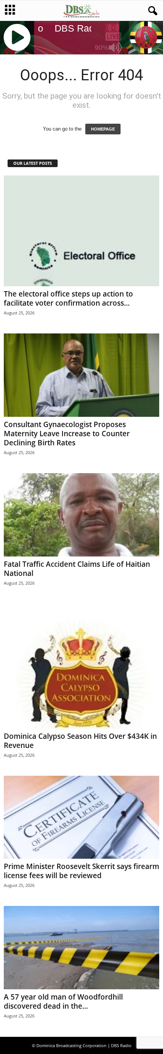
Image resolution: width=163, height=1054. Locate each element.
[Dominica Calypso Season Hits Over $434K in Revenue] (81, 666)
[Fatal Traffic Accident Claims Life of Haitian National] (81, 514)
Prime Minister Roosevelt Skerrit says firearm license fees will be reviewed (81, 870)
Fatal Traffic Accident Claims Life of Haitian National (77, 568)
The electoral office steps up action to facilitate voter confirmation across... (68, 298)
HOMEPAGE (103, 129)
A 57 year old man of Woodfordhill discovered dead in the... (63, 1001)
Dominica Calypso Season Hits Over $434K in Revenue (80, 740)
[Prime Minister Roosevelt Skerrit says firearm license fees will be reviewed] (81, 817)
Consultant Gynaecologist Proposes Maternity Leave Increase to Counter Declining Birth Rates (67, 433)
